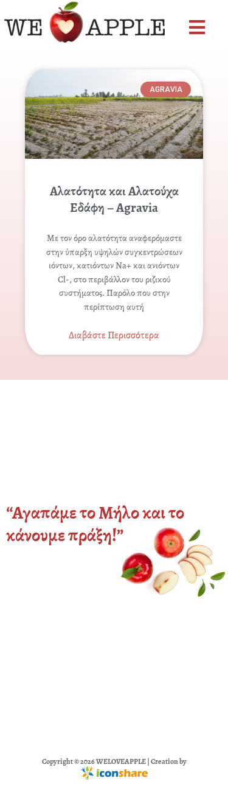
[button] (198, 27)
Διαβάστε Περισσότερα (114, 335)
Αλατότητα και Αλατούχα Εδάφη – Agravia (114, 199)
